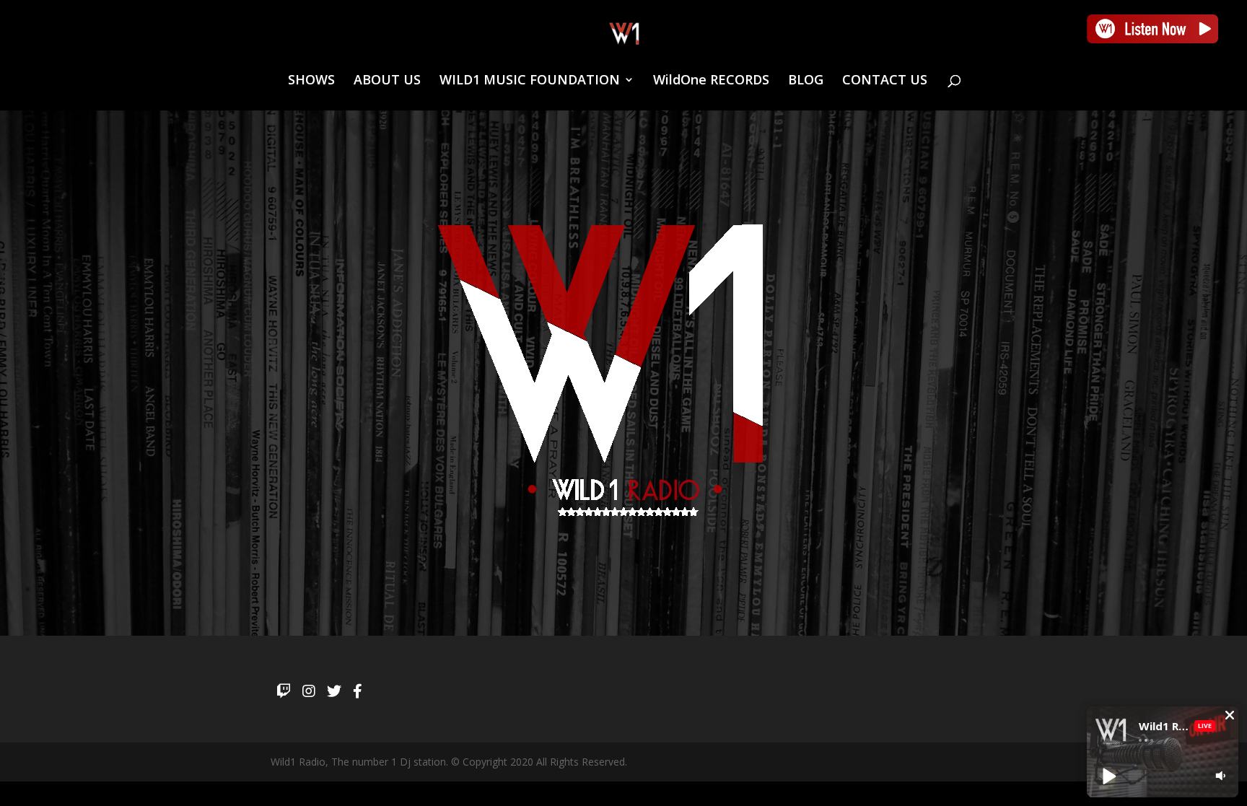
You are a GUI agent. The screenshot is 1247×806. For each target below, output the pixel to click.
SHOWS (311, 81)
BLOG (805, 81)
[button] (1229, 715)
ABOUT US (387, 81)
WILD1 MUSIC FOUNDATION (529, 81)
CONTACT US (884, 81)
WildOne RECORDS (711, 81)
